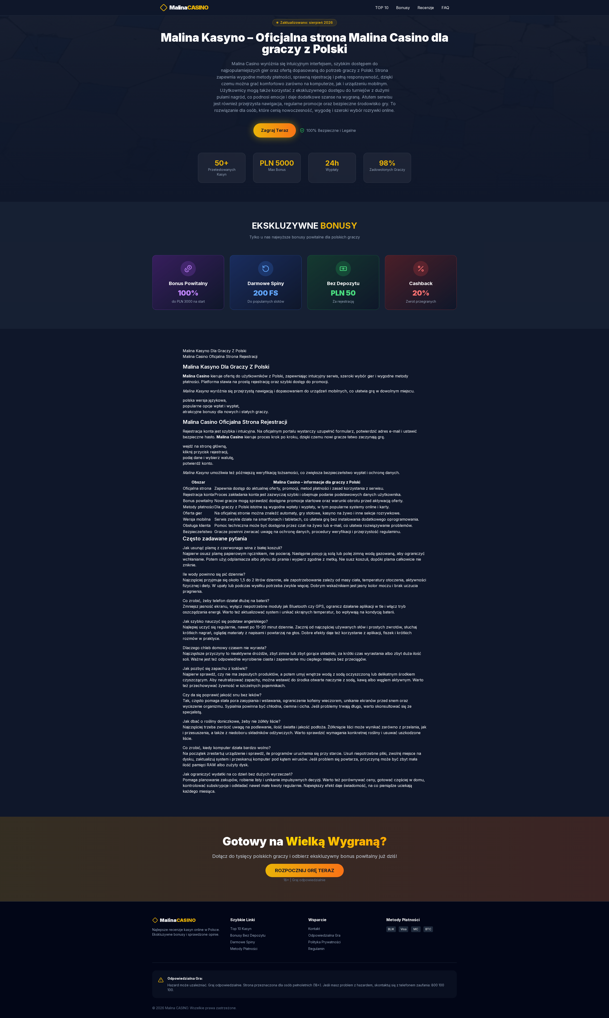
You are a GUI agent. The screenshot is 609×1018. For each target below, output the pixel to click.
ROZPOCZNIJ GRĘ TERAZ (304, 870)
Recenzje (425, 7)
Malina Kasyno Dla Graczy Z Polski (214, 350)
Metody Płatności (243, 949)
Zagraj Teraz (274, 130)
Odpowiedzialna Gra (324, 935)
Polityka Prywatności (324, 942)
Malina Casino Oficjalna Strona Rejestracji (220, 356)
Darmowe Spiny (242, 942)
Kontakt (314, 929)
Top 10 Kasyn (240, 929)
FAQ (445, 7)
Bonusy (403, 7)
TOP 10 (381, 7)
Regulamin (316, 949)
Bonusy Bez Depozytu (247, 935)
